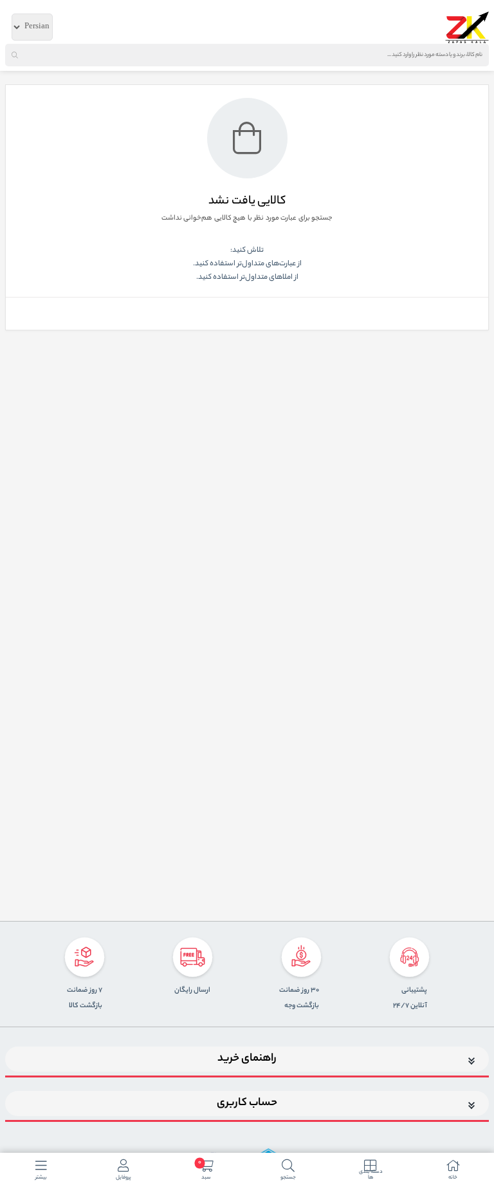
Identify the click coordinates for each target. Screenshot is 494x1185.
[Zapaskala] (467, 27)
